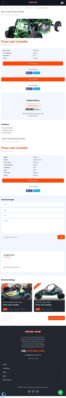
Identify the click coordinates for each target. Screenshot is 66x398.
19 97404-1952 (33, 350)
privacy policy (13, 237)
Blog (4, 376)
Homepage (4, 8)
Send (61, 237)
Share (30, 73)
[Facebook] (29, 391)
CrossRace (6, 368)
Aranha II (19, 8)
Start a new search (56, 318)
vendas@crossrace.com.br (33, 355)
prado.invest (9, 255)
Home (5, 364)
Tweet (37, 73)
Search (12, 8)
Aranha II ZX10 (28, 8)
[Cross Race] (33, 3)
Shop (4, 372)
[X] (33, 391)
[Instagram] (37, 391)
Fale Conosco (7, 380)
